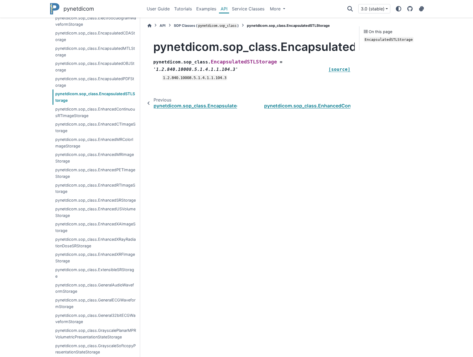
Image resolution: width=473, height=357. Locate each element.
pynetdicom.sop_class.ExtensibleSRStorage (94, 272)
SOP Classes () (206, 26)
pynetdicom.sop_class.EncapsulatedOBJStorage (94, 66)
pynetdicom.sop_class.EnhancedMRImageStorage (94, 157)
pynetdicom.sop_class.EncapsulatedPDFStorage (94, 82)
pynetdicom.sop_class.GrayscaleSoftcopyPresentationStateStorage (95, 349)
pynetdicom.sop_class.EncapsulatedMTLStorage (95, 51)
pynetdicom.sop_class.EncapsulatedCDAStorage (95, 36)
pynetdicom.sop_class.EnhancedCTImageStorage (95, 127)
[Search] (350, 8)
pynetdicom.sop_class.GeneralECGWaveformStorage (95, 303)
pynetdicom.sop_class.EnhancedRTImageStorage (95, 188)
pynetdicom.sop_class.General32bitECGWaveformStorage (95, 318)
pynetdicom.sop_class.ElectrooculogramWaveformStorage (95, 21)
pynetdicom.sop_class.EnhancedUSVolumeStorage (95, 212)
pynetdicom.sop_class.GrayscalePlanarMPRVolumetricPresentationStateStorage (95, 333)
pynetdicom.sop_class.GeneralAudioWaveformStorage (94, 288)
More (276, 8)
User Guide (158, 8)
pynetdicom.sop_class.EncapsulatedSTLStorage (95, 97)
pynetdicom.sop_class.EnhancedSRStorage (95, 200)
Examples (206, 8)
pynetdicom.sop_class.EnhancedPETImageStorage (95, 173)
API (224, 8)
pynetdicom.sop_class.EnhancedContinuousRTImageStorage (95, 112)
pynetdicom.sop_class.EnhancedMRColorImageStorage (94, 142)
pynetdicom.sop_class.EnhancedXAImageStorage (95, 227)
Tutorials (183, 8)
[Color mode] (398, 8)
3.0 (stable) (373, 8)
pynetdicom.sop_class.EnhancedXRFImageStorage (95, 257)
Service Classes (248, 8)
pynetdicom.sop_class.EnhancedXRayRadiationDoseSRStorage (95, 242)
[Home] (149, 25)
